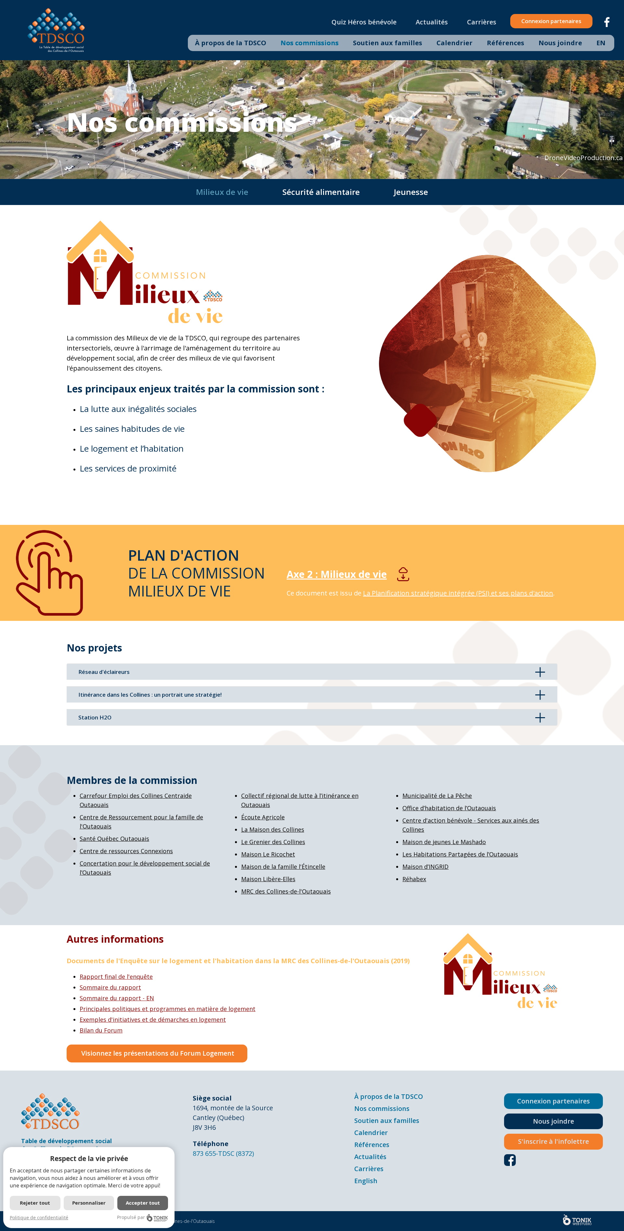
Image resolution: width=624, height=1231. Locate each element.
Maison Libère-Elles (268, 879)
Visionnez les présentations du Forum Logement (157, 1053)
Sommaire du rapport (110, 987)
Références (505, 42)
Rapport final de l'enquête (116, 976)
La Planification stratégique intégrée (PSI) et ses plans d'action (458, 593)
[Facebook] (607, 20)
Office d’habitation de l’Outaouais (449, 808)
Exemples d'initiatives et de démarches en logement (153, 1019)
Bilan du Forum (101, 1030)
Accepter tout (143, 1202)
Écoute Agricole (263, 817)
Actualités (432, 22)
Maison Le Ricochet (268, 854)
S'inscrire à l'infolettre (553, 1141)
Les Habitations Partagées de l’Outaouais (460, 854)
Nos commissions (309, 42)
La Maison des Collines (272, 829)
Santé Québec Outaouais (114, 838)
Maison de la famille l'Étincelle (283, 866)
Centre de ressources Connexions (126, 851)
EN (600, 42)
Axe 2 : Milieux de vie (337, 574)
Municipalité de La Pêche (437, 796)
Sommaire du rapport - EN (117, 998)
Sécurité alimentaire (321, 191)
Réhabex (414, 879)
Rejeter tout (35, 1202)
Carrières (481, 22)
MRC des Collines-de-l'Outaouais (286, 891)
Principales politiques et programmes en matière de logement (167, 1009)
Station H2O (94, 717)
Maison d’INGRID (425, 866)
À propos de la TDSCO (230, 42)
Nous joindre (560, 42)
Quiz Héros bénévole (364, 22)
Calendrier (454, 42)
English (365, 1180)
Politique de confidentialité (39, 1217)
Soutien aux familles (387, 42)
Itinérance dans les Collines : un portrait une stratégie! (150, 694)
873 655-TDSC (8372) (223, 1153)
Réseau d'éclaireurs (104, 672)
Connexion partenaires (551, 21)
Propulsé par (131, 1217)
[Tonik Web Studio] (577, 1219)
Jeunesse (411, 191)
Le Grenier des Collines (273, 842)
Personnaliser (89, 1202)
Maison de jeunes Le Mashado (444, 842)
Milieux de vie (222, 191)
